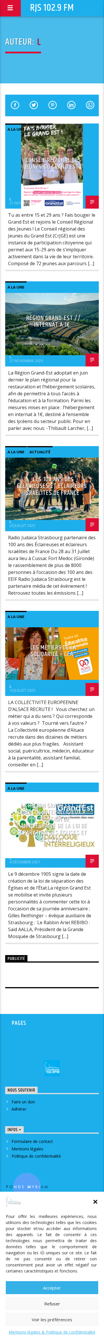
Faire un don (23, 1102)
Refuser (52, 1304)
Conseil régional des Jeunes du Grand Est (53, 163)
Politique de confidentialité (36, 1156)
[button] (95, 1202)
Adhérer (19, 1109)
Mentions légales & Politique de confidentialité (52, 1332)
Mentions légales (27, 1149)
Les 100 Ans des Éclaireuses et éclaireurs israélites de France (52, 486)
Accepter (52, 1288)
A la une (16, 129)
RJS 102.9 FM (52, 8)
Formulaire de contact (32, 1141)
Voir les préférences (52, 1319)
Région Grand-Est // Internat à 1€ (53, 321)
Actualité (39, 129)
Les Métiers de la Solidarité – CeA (53, 651)
